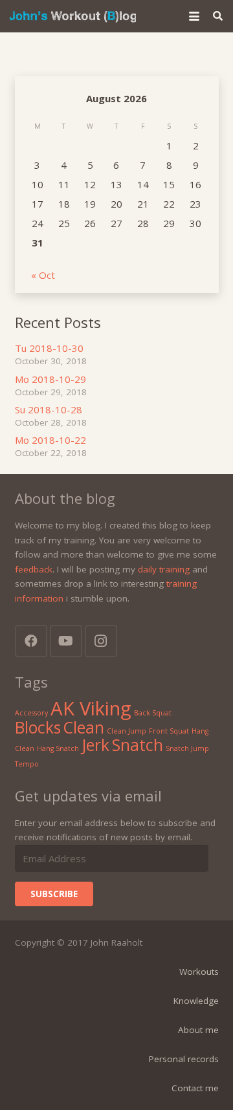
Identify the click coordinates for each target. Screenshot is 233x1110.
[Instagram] (101, 641)
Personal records (184, 1059)
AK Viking (90, 708)
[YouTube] (66, 641)
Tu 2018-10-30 (49, 348)
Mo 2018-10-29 (50, 379)
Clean (83, 727)
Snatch (137, 745)
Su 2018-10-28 (48, 409)
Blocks (38, 727)
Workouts (199, 971)
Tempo (27, 763)
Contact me (195, 1088)
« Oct (43, 274)
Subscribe (54, 894)
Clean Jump (126, 730)
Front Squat (169, 730)
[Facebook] (31, 641)
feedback (33, 569)
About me (198, 1030)
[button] (194, 16)
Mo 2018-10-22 (50, 439)
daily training (164, 569)
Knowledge (196, 1001)
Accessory (31, 712)
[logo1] (73, 16)
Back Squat (153, 712)
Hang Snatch (58, 748)
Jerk (95, 745)
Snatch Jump (187, 748)
